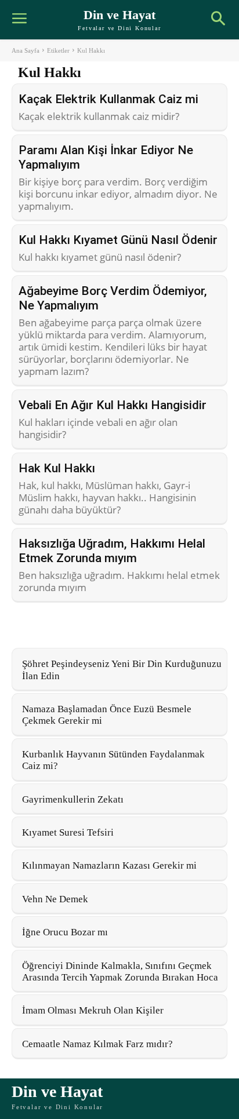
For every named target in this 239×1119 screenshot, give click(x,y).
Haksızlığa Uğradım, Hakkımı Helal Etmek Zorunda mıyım (112, 551)
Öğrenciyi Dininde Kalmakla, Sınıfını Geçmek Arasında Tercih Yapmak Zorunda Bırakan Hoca (120, 971)
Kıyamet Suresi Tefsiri (68, 832)
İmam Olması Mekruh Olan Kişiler (93, 1010)
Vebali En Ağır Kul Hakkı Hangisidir (113, 405)
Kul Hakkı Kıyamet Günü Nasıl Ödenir (118, 240)
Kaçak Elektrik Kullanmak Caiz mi (108, 99)
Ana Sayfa (25, 50)
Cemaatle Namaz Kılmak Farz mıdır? (97, 1043)
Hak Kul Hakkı (57, 468)
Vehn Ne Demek (55, 899)
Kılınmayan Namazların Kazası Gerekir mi (109, 865)
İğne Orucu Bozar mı (65, 932)
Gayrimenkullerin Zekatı (73, 799)
